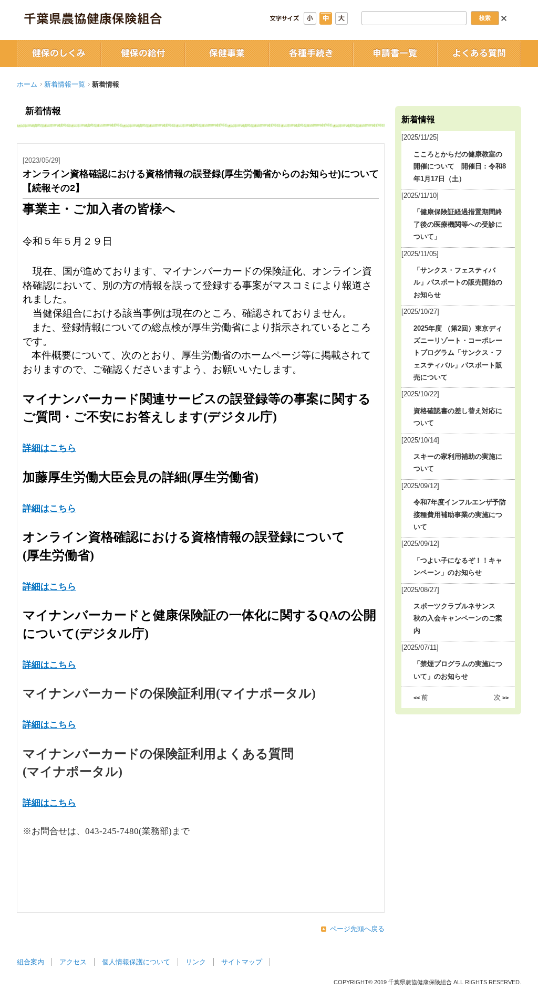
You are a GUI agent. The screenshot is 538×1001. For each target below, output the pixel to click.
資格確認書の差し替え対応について (457, 417)
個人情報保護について (136, 962)
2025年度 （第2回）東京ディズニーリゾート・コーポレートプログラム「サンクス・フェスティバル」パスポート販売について (457, 353)
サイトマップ (241, 962)
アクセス (73, 962)
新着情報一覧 (64, 84)
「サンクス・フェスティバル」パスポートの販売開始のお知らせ (457, 282)
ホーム (27, 84)
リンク (195, 962)
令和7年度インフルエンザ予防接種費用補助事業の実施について (459, 514)
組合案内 (30, 962)
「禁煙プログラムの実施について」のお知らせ (457, 670)
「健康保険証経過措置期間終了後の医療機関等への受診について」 (457, 224)
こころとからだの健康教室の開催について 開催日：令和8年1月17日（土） (459, 166)
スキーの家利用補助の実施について (457, 462)
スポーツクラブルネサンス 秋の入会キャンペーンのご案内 (457, 618)
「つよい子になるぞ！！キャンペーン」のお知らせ (457, 566)
